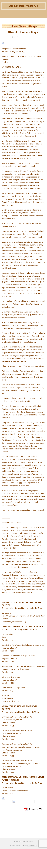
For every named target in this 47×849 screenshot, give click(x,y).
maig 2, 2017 (13, 37)
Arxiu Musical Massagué (23, 5)
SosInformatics (32, 846)
